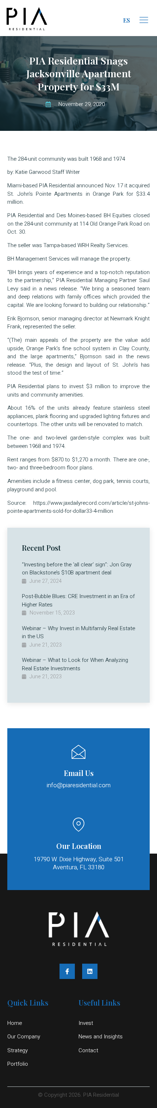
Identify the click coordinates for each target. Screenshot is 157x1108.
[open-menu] (144, 20)
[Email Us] (78, 752)
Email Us (78, 773)
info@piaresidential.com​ (79, 785)
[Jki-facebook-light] (67, 971)
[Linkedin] (89, 971)
